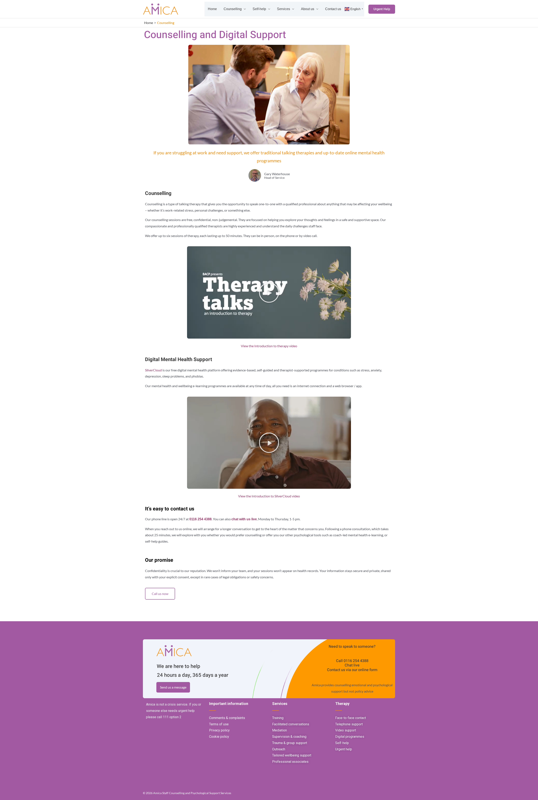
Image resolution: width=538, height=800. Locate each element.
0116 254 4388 (356, 661)
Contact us (333, 9)
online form (367, 670)
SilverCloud (153, 370)
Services (283, 9)
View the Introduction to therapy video (269, 346)
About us (307, 9)
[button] (381, 9)
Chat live (352, 665)
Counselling (233, 9)
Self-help (259, 9)
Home (212, 9)
